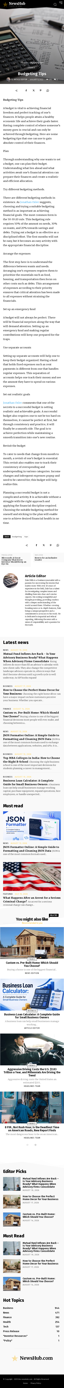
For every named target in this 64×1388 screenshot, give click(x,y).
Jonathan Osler (29, 202)
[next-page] (35, 1145)
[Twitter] (33, 90)
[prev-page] (28, 1145)
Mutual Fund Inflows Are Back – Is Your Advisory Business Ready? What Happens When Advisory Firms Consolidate (30, 657)
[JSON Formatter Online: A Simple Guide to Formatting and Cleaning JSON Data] (32, 825)
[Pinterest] (40, 90)
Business (8, 686)
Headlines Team (32, 1086)
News (6, 650)
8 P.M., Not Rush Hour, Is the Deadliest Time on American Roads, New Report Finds (32, 1129)
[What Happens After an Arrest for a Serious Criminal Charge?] (32, 876)
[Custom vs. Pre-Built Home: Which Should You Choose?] (32, 943)
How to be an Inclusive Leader (46, 559)
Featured (8, 894)
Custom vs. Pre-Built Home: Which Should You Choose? (32, 964)
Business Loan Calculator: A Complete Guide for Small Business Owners (32, 1016)
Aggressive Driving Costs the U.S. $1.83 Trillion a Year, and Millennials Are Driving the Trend (32, 1072)
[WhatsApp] (48, 90)
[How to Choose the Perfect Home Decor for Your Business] (12, 1202)
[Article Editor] (8, 79)
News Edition (32, 973)
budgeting (17, 537)
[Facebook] (26, 90)
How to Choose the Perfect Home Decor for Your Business (40, 1198)
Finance (24, 62)
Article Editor (20, 79)
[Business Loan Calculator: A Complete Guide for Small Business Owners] (32, 994)
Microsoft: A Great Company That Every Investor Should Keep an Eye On (14, 561)
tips (26, 537)
